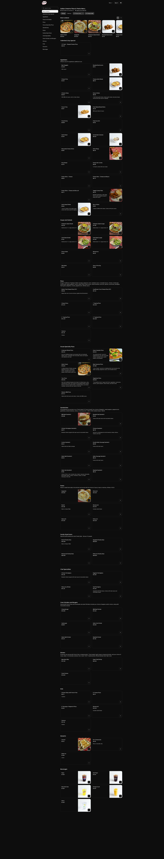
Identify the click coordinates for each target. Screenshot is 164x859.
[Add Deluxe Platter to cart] (120, 102)
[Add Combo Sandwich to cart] (89, 451)
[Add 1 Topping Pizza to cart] (120, 312)
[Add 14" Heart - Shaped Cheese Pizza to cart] (89, 53)
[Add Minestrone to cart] (120, 261)
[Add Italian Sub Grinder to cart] (120, 632)
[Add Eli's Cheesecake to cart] (120, 749)
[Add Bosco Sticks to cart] (120, 214)
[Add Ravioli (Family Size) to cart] (89, 549)
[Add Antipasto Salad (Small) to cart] (99, 31)
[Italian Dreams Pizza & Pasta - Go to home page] (44, 3)
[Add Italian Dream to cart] (71, 31)
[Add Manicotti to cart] (120, 500)
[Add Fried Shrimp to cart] (89, 130)
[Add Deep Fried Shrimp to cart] (120, 669)
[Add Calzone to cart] (89, 340)
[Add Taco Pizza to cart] (89, 387)
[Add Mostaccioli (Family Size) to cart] (89, 563)
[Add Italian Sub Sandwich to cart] (89, 479)
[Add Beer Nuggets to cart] (89, 74)
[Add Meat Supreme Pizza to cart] (120, 373)
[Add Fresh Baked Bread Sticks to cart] (120, 116)
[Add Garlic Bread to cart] (89, 144)
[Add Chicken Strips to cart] (89, 102)
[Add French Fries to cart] (89, 116)
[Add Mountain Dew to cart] (89, 796)
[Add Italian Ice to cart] (89, 763)
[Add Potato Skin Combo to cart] (120, 172)
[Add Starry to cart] (89, 810)
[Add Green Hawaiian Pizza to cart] (120, 359)
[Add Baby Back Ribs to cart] (89, 669)
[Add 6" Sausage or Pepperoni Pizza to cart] (89, 716)
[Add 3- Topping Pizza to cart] (120, 326)
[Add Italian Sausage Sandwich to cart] (120, 465)
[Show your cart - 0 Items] (120, 3)
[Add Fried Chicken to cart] (89, 682)
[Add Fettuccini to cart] (120, 528)
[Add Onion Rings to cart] (120, 158)
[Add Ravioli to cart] (89, 514)
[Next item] (121, 18)
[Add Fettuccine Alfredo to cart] (89, 596)
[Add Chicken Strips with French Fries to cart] (89, 702)
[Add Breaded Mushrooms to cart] (113, 31)
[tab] (63, 13)
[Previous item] (118, 18)
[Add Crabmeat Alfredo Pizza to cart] (89, 359)
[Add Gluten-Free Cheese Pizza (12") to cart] (89, 298)
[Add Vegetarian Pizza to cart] (120, 387)
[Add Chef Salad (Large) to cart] (120, 247)
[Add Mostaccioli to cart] (120, 514)
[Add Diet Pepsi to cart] (120, 782)
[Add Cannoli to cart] (89, 749)
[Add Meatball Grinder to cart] (120, 646)
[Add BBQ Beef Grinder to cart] (120, 618)
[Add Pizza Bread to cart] (89, 172)
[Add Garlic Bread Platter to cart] (89, 214)
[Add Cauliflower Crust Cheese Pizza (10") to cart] (120, 298)
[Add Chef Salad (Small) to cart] (89, 247)
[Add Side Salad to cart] (89, 275)
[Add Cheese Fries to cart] (89, 88)
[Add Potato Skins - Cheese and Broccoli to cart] (89, 200)
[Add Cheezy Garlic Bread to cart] (120, 88)
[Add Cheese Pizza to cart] (89, 312)
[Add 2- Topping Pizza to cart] (89, 326)
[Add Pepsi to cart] (89, 782)
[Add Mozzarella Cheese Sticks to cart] (89, 158)
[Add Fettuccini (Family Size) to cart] (120, 563)
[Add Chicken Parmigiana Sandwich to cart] (89, 437)
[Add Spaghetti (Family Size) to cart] (120, 549)
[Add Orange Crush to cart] (120, 796)
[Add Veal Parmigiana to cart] (120, 596)
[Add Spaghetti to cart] (85, 31)
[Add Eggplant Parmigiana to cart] (120, 582)
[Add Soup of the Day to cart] (120, 275)
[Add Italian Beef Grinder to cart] (89, 646)
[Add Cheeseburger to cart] (89, 618)
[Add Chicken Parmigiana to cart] (89, 582)
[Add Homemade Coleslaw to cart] (120, 144)
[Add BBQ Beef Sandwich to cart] (89, 424)
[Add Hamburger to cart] (89, 632)
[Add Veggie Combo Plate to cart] (120, 200)
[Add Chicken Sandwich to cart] (120, 437)
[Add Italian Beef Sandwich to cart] (89, 465)
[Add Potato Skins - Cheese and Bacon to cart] (120, 186)
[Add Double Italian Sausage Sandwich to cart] (120, 451)
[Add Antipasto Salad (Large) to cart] (120, 233)
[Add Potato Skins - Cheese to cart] (89, 186)
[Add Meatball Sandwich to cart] (120, 479)
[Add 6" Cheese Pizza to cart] (120, 702)
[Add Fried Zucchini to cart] (120, 130)
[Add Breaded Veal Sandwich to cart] (120, 424)
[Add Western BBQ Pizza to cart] (89, 401)
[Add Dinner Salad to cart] (89, 261)
